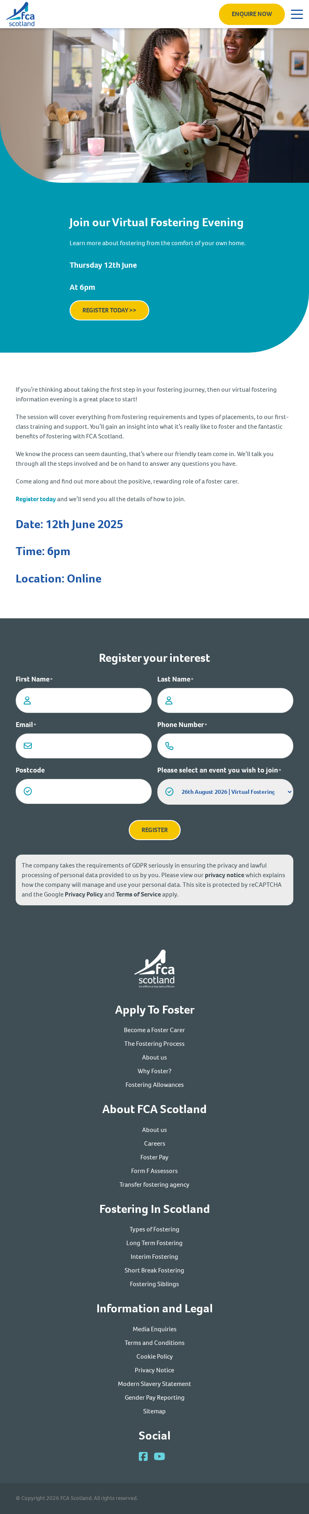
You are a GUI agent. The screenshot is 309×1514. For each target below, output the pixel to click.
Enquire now (252, 14)
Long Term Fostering (154, 1243)
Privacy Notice (154, 1370)
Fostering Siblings (154, 1284)
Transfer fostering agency (154, 1184)
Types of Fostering (154, 1229)
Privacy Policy (84, 894)
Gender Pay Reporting (155, 1397)
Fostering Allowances (155, 1084)
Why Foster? (154, 1071)
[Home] (154, 970)
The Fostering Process (154, 1043)
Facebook (143, 1456)
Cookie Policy (154, 1356)
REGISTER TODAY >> (109, 310)
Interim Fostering (154, 1256)
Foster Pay (154, 1157)
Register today (36, 499)
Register (155, 830)
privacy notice (224, 875)
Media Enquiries (155, 1329)
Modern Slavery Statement (154, 1384)
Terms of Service (138, 894)
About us (154, 1057)
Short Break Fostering (154, 1270)
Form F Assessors (154, 1171)
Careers (154, 1143)
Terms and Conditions (155, 1342)
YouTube (159, 1456)
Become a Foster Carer (154, 1030)
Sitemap (154, 1411)
